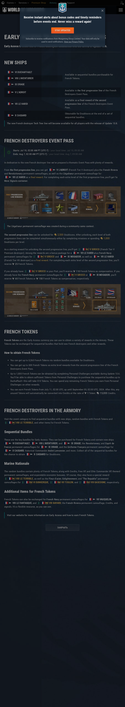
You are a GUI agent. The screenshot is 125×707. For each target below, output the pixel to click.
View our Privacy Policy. (74, 41)
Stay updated (62, 30)
